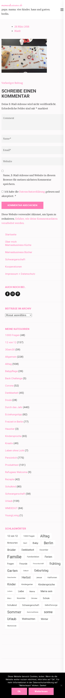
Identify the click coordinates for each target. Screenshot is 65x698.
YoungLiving (12, 515)
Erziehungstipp (13, 414)
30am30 (10, 349)
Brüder (11, 550)
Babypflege (11, 371)
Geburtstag (41, 570)
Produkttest (12, 464)
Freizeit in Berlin (14, 421)
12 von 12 (10, 342)
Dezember (44, 550)
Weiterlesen (41, 691)
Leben (9, 591)
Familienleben (33, 557)
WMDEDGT (11, 508)
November (21, 598)
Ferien (48, 556)
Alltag (8, 363)
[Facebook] (7, 294)
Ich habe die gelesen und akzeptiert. (31, 194)
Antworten (12, 543)
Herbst (26, 577)
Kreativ (9, 443)
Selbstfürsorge (51, 605)
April (25, 543)
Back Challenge (13, 378)
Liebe (21, 591)
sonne (48, 612)
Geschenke (11, 577)
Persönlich (11, 457)
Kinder (11, 584)
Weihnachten (28, 618)
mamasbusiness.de (12, 5)
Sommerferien (32, 612)
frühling (54, 564)
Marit (17, 31)
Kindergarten (27, 584)
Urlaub (8, 500)
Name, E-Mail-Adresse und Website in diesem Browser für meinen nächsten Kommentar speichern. (29, 180)
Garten (12, 571)
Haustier (10, 428)
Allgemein (10, 356)
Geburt (26, 571)
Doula (8, 399)
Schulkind (10, 486)
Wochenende (11, 626)
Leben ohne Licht (14, 450)
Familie (14, 556)
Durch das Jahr (13, 407)
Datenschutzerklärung (32, 191)
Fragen (10, 564)
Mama (32, 591)
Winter (44, 618)
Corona (9, 385)
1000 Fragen (12, 335)
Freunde (23, 564)
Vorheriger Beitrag (12, 83)
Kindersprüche (13, 436)
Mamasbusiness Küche (18, 244)
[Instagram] (12, 294)
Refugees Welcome (16, 472)
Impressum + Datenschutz (20, 273)
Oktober (34, 598)
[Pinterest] (17, 294)
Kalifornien (52, 577)
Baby (35, 542)
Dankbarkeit (11, 392)
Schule (46, 598)
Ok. (19, 691)
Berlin (48, 543)
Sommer (14, 612)
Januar (39, 577)
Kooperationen (13, 266)
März (9, 598)
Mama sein (46, 591)
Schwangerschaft (15, 259)
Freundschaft (38, 564)
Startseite (10, 234)
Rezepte (9, 479)
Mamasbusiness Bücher (18, 252)
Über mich (11, 241)
